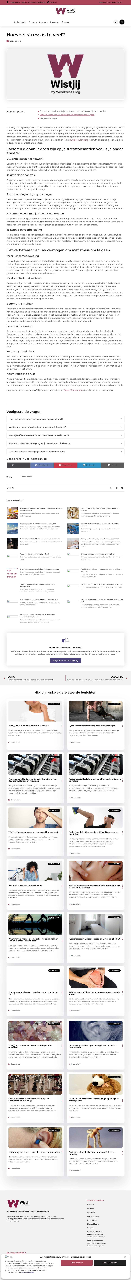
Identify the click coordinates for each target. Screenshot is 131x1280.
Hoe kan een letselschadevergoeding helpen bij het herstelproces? (93, 1100)
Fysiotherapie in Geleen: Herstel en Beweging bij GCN (95, 939)
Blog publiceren (93, 1224)
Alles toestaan (76, 1263)
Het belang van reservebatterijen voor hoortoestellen (34, 1152)
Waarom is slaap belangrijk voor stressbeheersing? (65, 451)
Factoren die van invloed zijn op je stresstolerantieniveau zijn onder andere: (73, 111)
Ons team (54, 22)
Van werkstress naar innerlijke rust (25, 885)
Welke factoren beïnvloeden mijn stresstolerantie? (65, 427)
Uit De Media (20, 22)
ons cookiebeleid (27, 1272)
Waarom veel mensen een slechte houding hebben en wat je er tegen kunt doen (33, 940)
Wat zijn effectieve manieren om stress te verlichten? (65, 435)
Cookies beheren (110, 1263)
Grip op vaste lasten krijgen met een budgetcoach (100, 539)
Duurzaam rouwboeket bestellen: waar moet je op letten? (32, 993)
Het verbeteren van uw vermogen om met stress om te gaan (67, 115)
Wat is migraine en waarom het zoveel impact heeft (33, 832)
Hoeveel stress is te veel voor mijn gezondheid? (65, 419)
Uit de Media (92, 1220)
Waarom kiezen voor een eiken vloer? (34, 554)
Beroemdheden (93, 1216)
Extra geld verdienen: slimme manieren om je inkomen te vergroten (96, 1243)
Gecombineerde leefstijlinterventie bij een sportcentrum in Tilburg (28, 1100)
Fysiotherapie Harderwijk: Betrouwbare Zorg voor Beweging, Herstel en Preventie (32, 780)
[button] (124, 1257)
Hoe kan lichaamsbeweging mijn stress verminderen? (65, 443)
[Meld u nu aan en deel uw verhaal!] (65, 639)
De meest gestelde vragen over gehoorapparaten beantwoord (92, 1046)
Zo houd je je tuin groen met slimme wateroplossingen (102, 584)
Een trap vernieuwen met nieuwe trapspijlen (97, 554)
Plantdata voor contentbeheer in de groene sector (39, 569)
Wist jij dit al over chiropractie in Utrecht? (28, 725)
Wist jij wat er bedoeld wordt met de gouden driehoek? (30, 1046)
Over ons (43, 22)
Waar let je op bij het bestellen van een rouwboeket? (40, 539)
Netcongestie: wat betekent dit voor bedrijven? (38, 523)
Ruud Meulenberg (79, 140)
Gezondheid (15, 41)
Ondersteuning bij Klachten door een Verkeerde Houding (92, 1153)
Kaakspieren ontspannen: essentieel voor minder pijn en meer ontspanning (95, 886)
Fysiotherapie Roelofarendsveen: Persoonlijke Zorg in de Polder (95, 780)
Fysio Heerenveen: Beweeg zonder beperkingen (92, 725)
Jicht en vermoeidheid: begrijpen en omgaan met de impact (94, 993)
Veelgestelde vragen (49, 118)
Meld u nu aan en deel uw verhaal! (65, 647)
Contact (65, 22)
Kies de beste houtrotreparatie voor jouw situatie (39, 599)
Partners (33, 22)
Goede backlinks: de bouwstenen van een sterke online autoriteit (96, 1234)
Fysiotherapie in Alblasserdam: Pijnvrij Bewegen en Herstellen (93, 833)
